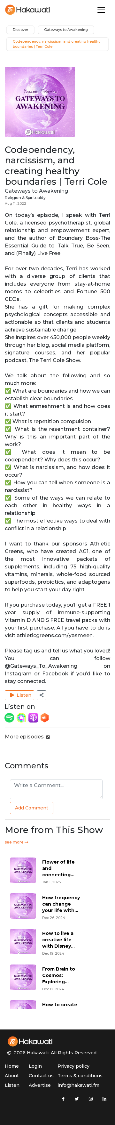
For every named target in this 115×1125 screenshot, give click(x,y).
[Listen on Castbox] (45, 717)
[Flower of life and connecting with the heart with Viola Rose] (23, 870)
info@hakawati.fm (78, 1085)
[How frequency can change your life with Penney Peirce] (23, 905)
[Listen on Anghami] (22, 717)
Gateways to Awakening (36, 191)
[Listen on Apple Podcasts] (33, 717)
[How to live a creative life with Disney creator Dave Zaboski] (23, 941)
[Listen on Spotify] (9, 717)
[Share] (41, 695)
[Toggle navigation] (101, 10)
